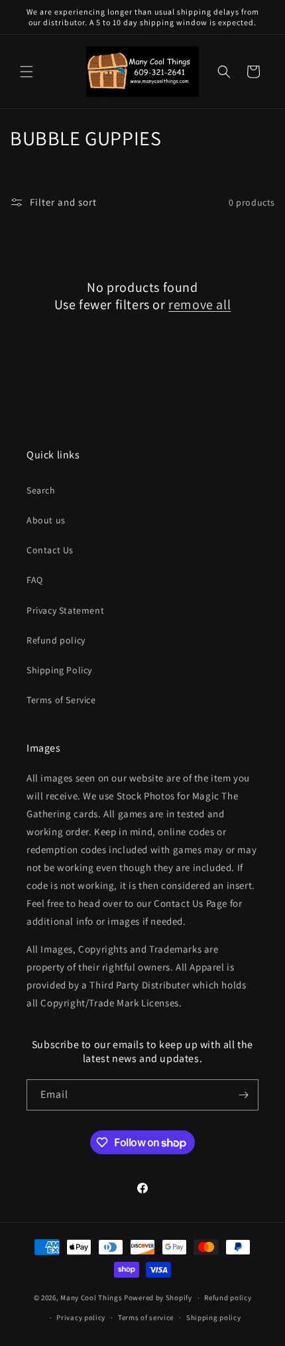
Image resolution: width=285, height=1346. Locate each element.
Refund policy (56, 640)
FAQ (35, 580)
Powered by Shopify (158, 1297)
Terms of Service (61, 700)
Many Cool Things (91, 1297)
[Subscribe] (243, 1094)
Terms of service (146, 1317)
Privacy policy (80, 1317)
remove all (199, 304)
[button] (26, 71)
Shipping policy (213, 1317)
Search (41, 490)
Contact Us (50, 550)
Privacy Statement (65, 610)
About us (46, 520)
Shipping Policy (59, 670)
